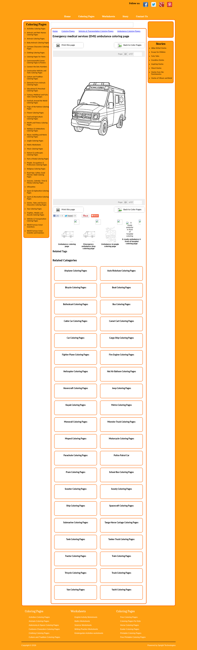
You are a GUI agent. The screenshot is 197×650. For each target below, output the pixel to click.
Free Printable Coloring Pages (133, 637)
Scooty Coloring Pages (121, 489)
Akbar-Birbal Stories (158, 48)
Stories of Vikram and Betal (161, 78)
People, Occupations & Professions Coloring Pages (37, 164)
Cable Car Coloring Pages (75, 321)
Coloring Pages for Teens (36, 57)
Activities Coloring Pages (36, 29)
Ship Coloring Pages (75, 506)
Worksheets (108, 16)
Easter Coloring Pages (129, 629)
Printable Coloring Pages (130, 633)
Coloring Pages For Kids (130, 621)
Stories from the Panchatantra (157, 73)
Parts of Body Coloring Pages (37, 159)
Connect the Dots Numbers (37, 67)
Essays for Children (158, 52)
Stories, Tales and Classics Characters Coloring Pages (36, 204)
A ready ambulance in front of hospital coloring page (131, 241)
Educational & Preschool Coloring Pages (36, 90)
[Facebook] (145, 4)
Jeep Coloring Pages (121, 388)
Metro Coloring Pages (121, 405)
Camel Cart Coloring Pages (121, 321)
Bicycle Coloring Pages (75, 288)
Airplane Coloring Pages (75, 271)
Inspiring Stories (157, 64)
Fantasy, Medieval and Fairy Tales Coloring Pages (37, 96)
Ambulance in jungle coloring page (110, 245)
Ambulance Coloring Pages (128, 31)
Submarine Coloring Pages (75, 523)
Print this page (68, 45)
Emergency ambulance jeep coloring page (88, 246)
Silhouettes (31, 187)
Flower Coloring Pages (35, 113)
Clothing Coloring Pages (36, 53)
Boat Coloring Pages (121, 288)
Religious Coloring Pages (36, 169)
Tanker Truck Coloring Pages (121, 539)
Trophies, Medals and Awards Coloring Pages (35, 214)
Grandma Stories (157, 60)
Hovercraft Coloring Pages (75, 388)
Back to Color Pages (132, 45)
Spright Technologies (167, 645)
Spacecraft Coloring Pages (121, 506)
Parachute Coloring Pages (76, 455)
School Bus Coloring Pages (121, 472)
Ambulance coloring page (67, 245)
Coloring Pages (86, 16)
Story (125, 16)
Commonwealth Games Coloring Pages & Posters (36, 62)
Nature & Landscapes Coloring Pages (35, 154)
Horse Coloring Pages (129, 625)
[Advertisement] (99, 63)
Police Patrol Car (121, 455)
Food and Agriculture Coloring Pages (35, 118)
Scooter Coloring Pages (75, 489)
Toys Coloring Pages (34, 209)
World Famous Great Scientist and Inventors (35, 232)
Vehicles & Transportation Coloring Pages (36, 220)
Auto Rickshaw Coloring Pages (121, 271)
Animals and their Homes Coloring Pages (36, 34)
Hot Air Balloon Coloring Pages (121, 372)
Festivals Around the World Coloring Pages (37, 102)
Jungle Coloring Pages (35, 141)
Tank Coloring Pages (75, 539)
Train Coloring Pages (121, 556)
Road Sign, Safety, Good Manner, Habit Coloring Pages (36, 175)
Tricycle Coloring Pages (75, 573)
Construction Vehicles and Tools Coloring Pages (36, 72)
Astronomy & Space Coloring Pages (44, 625)
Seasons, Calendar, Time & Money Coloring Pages (37, 182)
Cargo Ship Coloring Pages (121, 338)
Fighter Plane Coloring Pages (75, 355)
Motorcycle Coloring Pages (121, 439)
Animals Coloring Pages (36, 39)
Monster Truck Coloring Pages (121, 422)
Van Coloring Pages (76, 590)
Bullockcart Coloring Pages (75, 304)
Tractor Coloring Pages (75, 556)
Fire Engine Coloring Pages (121, 355)
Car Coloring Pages (75, 338)
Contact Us (142, 16)
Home (46, 9)
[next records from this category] (140, 54)
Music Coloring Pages (35, 149)
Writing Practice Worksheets (86, 629)
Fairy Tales (155, 56)
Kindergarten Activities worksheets (88, 633)
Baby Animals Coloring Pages (38, 43)
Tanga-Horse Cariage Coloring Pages (121, 523)
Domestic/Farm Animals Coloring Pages (36, 84)
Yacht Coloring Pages (121, 590)
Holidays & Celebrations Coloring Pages (36, 130)
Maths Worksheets (34, 145)
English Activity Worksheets (85, 617)
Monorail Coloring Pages (75, 422)
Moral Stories (156, 68)
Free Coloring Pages (129, 617)
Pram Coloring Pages (75, 472)
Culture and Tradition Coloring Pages (35, 78)
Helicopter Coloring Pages (75, 372)
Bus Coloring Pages (121, 304)
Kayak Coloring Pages (76, 405)
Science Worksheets (83, 625)
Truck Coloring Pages (121, 573)
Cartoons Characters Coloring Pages (44, 629)
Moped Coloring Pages (75, 439)
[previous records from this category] (136, 54)
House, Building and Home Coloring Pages (37, 136)
